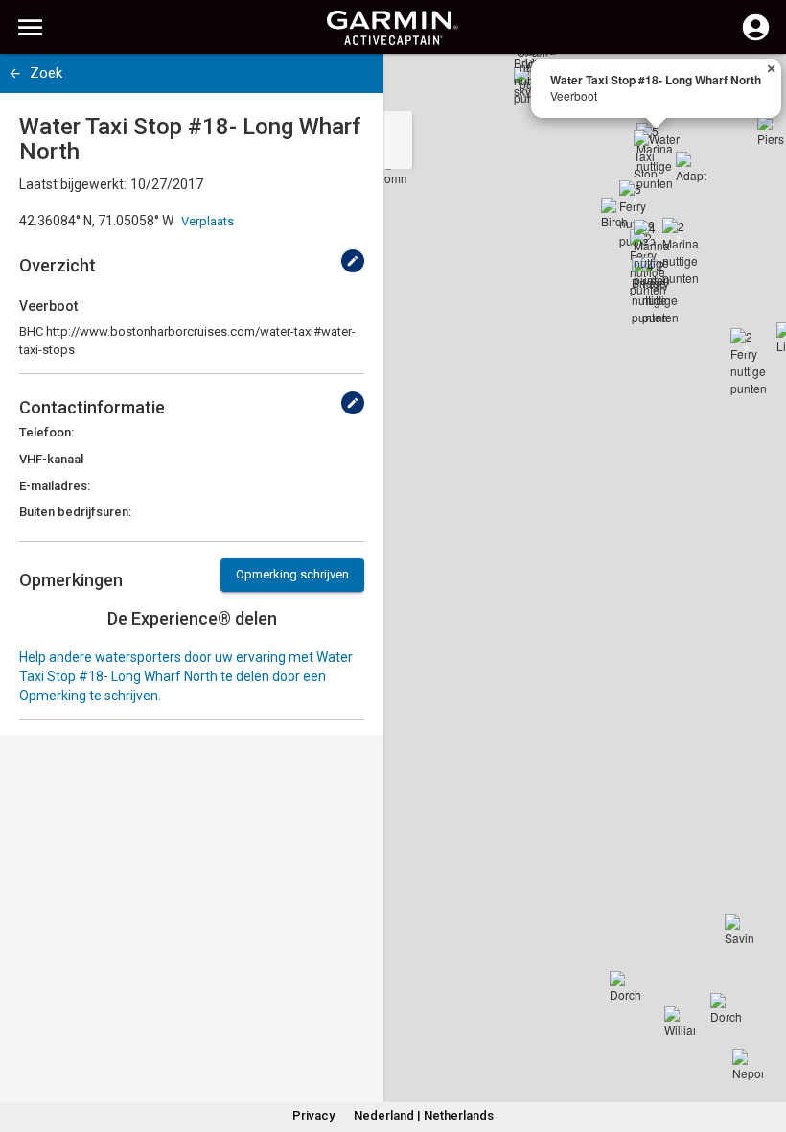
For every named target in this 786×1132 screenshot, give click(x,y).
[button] (762, 1044)
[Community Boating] (391, 169)
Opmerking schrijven (292, 574)
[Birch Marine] (616, 213)
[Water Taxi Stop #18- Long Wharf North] (657, 153)
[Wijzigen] (352, 260)
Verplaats (207, 221)
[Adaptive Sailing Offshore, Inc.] (691, 167)
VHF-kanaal (51, 459)
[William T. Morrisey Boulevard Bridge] (679, 1021)
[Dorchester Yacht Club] (625, 986)
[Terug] (15, 73)
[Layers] (753, 86)
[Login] (756, 38)
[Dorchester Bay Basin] (725, 1008)
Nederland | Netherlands (424, 1115)
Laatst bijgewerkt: (73, 184)
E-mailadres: (54, 486)
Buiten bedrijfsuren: (75, 512)
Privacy (313, 1115)
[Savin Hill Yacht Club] (740, 929)
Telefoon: (46, 432)
